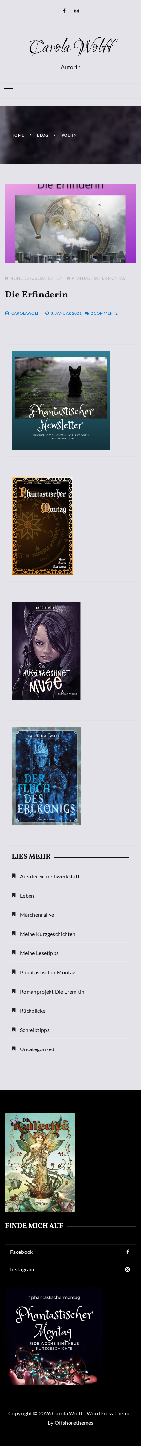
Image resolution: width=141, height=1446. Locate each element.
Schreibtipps (35, 1030)
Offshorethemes (74, 1422)
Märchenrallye (37, 914)
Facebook (21, 1252)
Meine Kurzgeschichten (36, 278)
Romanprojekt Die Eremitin (52, 991)
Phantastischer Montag (99, 278)
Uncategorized (37, 1049)
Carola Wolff (70, 48)
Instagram (22, 1269)
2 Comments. (105, 313)
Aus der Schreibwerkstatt (50, 876)
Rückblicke (33, 1011)
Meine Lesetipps (39, 953)
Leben (27, 895)
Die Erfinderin (36, 295)
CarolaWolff (26, 313)
